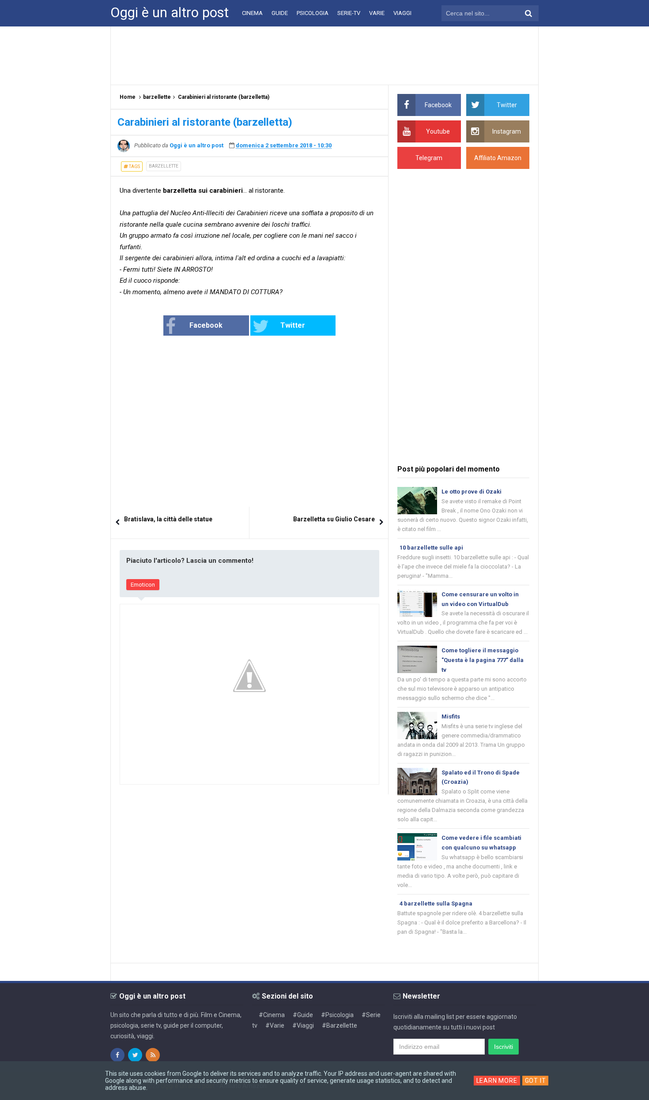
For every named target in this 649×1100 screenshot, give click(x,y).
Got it (535, 1080)
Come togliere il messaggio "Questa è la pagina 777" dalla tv (482, 660)
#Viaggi (303, 1025)
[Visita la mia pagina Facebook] (117, 1055)
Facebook (206, 325)
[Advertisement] (324, 55)
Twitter (292, 325)
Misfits (450, 716)
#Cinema (272, 1014)
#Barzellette (339, 1025)
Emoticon (143, 584)
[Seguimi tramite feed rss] (153, 1055)
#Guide (303, 1014)
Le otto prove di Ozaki (471, 491)
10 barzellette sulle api (431, 547)
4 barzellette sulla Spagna (436, 903)
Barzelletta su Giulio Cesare (334, 519)
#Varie (274, 1025)
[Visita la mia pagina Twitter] (135, 1055)
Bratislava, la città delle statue (168, 519)
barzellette (163, 166)
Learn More (496, 1080)
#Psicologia (337, 1014)
